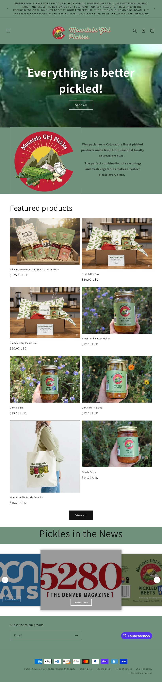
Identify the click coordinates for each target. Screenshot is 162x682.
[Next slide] (157, 580)
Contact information (141, 673)
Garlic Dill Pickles (92, 407)
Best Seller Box (90, 274)
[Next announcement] (154, 8)
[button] (8, 30)
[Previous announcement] (7, 8)
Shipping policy (144, 668)
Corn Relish (16, 407)
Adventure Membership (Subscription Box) (34, 269)
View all (81, 515)
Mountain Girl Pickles (43, 668)
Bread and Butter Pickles (96, 338)
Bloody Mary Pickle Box (23, 343)
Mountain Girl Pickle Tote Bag (27, 497)
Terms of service (123, 668)
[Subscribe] (76, 635)
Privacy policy (86, 668)
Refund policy (104, 668)
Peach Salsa (89, 472)
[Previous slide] (5, 580)
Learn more (11, 599)
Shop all (81, 105)
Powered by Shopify (65, 668)
